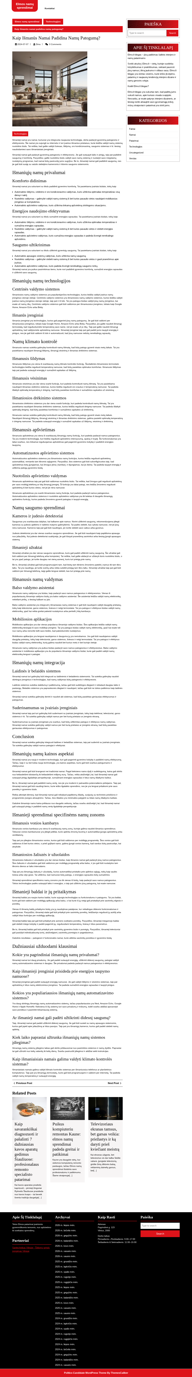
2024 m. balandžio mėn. (66, 1359)
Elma (38, 44)
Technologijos (53, 21)
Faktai (132, 129)
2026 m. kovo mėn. (64, 1246)
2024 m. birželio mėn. (65, 1349)
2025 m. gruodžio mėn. (66, 1261)
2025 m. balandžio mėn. (66, 1297)
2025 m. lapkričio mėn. (66, 1266)
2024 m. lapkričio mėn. (66, 1323)
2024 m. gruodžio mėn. (66, 1318)
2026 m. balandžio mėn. (66, 1240)
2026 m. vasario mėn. (65, 1251)
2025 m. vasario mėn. (65, 1308)
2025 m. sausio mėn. (65, 1313)
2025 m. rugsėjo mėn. (65, 1277)
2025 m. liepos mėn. (65, 1287)
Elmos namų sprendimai (27, 21)
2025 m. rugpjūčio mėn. (66, 1282)
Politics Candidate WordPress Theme (85, 1373)
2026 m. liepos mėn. (65, 1225)
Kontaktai (50, 8)
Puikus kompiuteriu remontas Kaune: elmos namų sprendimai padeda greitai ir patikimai (66, 1139)
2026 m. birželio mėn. (65, 1230)
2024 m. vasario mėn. (65, 1365)
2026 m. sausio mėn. (65, 1256)
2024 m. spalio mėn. (65, 1328)
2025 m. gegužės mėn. (66, 1292)
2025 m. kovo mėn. (64, 1303)
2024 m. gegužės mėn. (66, 1354)
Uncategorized (136, 152)
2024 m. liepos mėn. (65, 1344)
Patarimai (133, 140)
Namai (132, 134)
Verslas (132, 158)
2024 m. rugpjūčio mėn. (66, 1339)
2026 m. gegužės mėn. (66, 1235)
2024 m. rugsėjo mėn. (65, 1334)
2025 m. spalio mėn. (65, 1272)
